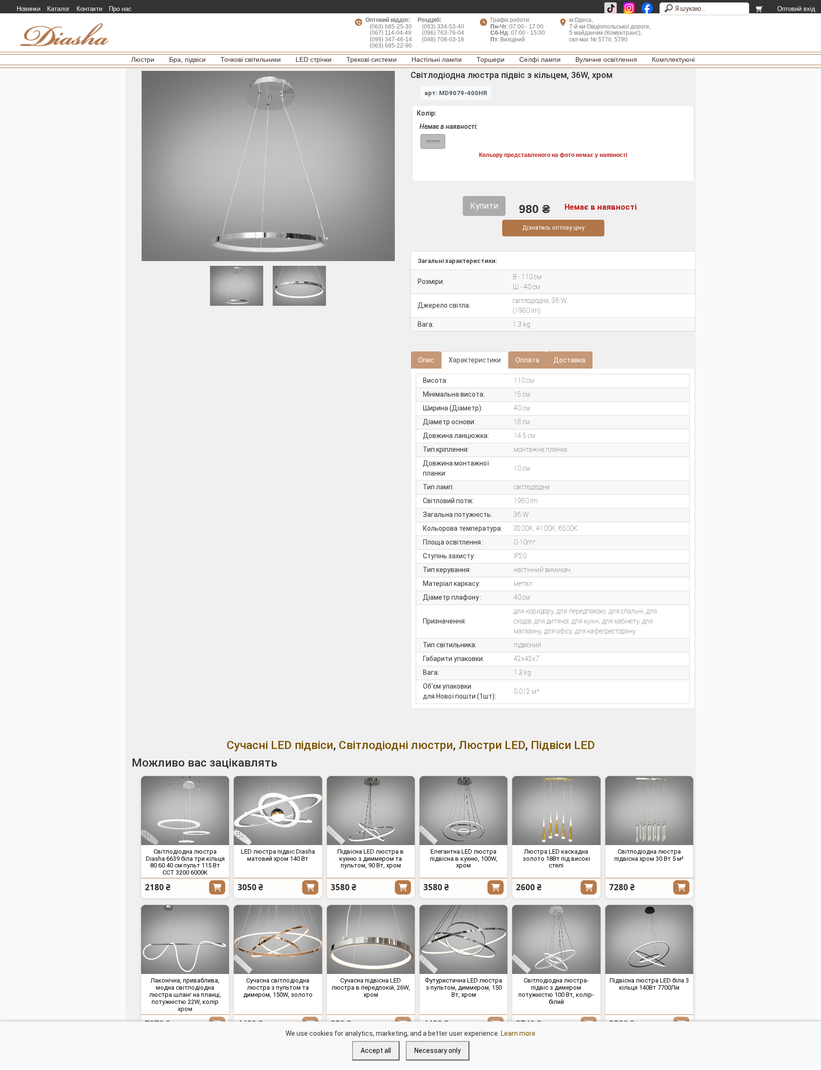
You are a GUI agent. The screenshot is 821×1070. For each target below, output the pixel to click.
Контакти (89, 9)
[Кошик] (760, 9)
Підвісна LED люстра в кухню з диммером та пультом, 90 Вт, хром (370, 858)
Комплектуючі (673, 59)
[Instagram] (629, 8)
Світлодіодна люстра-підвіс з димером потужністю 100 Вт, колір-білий (556, 991)
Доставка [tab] (569, 360)
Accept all (376, 1050)
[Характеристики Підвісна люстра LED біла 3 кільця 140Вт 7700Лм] (649, 939)
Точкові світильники (250, 59)
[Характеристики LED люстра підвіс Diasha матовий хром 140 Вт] (278, 810)
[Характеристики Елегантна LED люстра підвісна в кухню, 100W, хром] (463, 810)
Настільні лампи (436, 59)
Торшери (491, 59)
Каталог (58, 9)
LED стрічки (314, 59)
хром (433, 141)
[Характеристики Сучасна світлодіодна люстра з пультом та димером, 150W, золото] (278, 939)
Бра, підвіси (187, 59)
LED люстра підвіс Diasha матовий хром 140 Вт (278, 855)
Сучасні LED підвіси (280, 745)
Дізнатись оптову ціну (553, 227)
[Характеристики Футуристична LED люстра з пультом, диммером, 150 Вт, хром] (463, 939)
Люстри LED (491, 745)
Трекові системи (371, 59)
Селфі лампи (540, 59)
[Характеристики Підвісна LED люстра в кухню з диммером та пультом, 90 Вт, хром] (371, 810)
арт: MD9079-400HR (455, 93)
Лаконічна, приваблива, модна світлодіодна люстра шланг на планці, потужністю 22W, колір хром (185, 994)
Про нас (120, 9)
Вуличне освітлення (606, 59)
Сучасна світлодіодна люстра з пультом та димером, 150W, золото (278, 987)
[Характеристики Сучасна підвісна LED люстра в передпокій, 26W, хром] (371, 939)
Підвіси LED (563, 745)
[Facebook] (647, 8)
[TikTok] (610, 8)
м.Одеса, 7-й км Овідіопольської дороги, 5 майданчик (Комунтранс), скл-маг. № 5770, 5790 (609, 29)
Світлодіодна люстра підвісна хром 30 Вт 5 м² (649, 855)
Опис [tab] (426, 360)
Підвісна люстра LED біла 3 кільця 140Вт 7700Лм (649, 984)
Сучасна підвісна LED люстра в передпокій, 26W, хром (371, 987)
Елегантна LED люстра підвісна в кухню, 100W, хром (463, 858)
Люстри (142, 59)
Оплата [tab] (527, 360)
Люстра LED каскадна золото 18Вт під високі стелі (556, 858)
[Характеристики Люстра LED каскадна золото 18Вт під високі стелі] (556, 810)
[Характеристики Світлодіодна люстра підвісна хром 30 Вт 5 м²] (649, 810)
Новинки (28, 9)
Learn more (518, 1033)
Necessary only (437, 1050)
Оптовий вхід (796, 9)
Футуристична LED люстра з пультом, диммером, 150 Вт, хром (463, 987)
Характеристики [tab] (475, 360)
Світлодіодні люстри (396, 745)
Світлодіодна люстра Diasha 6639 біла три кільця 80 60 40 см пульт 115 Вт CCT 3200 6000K (185, 862)
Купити (217, 887)
